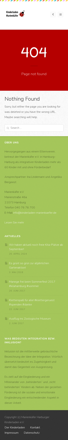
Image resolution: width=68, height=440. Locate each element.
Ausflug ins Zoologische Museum (30, 319)
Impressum (11, 433)
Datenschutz (32, 433)
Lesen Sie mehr (14, 223)
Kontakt (35, 427)
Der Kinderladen (15, 427)
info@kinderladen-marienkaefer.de (34, 213)
